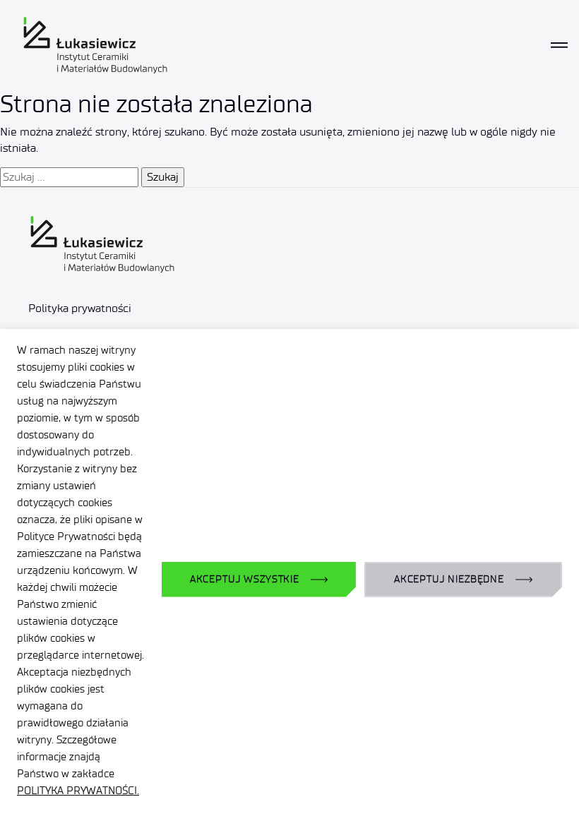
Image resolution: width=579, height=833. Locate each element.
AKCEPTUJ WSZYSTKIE (244, 579)
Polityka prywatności (79, 308)
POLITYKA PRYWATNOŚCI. (78, 790)
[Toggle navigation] (559, 45)
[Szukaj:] (69, 177)
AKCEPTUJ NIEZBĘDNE (449, 579)
